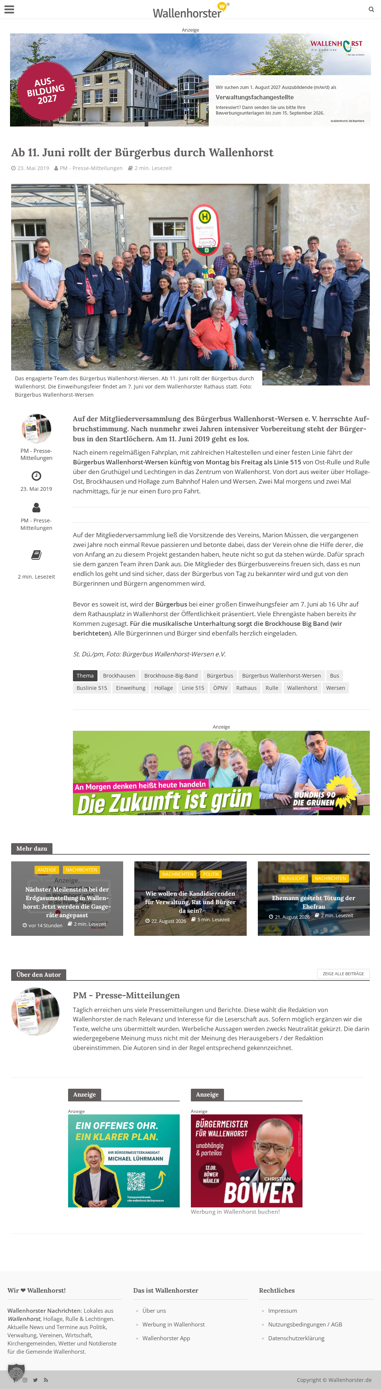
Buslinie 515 (92, 687)
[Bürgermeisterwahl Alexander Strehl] (124, 1160)
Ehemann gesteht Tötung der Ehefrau (313, 897)
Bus (334, 675)
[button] (16, 1372)
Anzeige (47, 870)
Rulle (272, 687)
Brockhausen (119, 675)
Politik (211, 874)
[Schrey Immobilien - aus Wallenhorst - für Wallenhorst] (190, 80)
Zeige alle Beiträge (343, 974)
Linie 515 (193, 687)
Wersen (335, 687)
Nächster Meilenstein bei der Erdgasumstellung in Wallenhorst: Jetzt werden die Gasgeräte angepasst (67, 897)
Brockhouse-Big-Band (171, 675)
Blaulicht (293, 878)
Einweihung (130, 687)
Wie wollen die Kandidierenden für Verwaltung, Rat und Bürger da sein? (190, 897)
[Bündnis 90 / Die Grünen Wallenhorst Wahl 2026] (221, 772)
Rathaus (246, 687)
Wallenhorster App (166, 1338)
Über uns (154, 1310)
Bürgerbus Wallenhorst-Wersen (281, 675)
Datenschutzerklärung (296, 1338)
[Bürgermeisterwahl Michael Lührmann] (246, 1160)
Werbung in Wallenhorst (174, 1324)
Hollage (163, 687)
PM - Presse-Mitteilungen (91, 168)
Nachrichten (81, 870)
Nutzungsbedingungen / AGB (305, 1324)
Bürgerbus (220, 675)
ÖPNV (220, 687)
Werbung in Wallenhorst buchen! (235, 1212)
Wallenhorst (302, 687)
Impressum (282, 1310)
